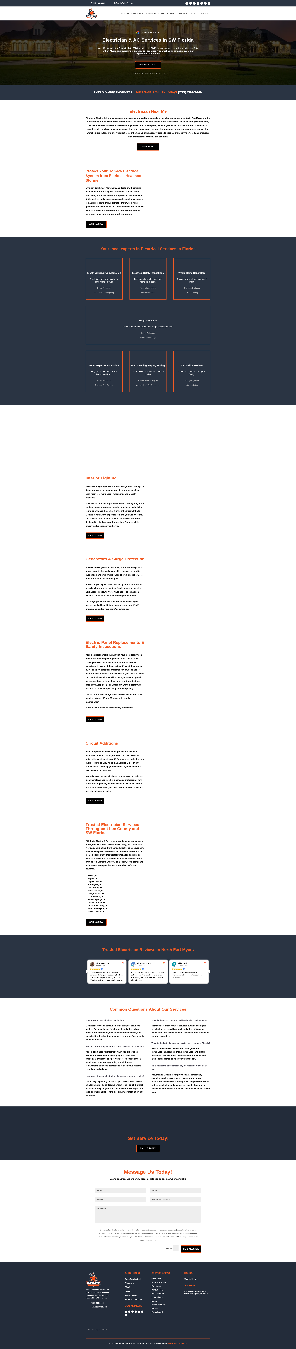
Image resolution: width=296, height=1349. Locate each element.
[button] (208, 971)
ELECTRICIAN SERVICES (131, 13)
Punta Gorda (157, 1290)
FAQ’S (127, 1287)
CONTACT (204, 13)
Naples (154, 1308)
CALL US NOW (96, 224)
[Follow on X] (194, 3)
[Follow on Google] (209, 3)
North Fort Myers (158, 1283)
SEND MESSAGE (191, 1249)
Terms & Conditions (133, 1299)
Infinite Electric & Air (99, 118)
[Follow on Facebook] (186, 3)
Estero (154, 1301)
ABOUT (192, 13)
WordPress (172, 1343)
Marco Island (157, 1312)
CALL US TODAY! (148, 1148)
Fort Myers (156, 1286)
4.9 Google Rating (150, 32)
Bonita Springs (158, 1305)
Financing (129, 1283)
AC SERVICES (151, 13)
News (127, 1291)
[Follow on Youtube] (198, 3)
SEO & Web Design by (97, 1330)
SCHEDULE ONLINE (148, 65)
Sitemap (183, 1343)
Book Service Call (132, 1279)
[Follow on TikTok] (201, 3)
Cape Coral (156, 1279)
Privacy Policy (131, 1295)
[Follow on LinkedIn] (205, 3)
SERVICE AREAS (167, 13)
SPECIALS (183, 13)
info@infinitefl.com (99, 1307)
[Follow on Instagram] (190, 3)
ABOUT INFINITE (148, 147)
